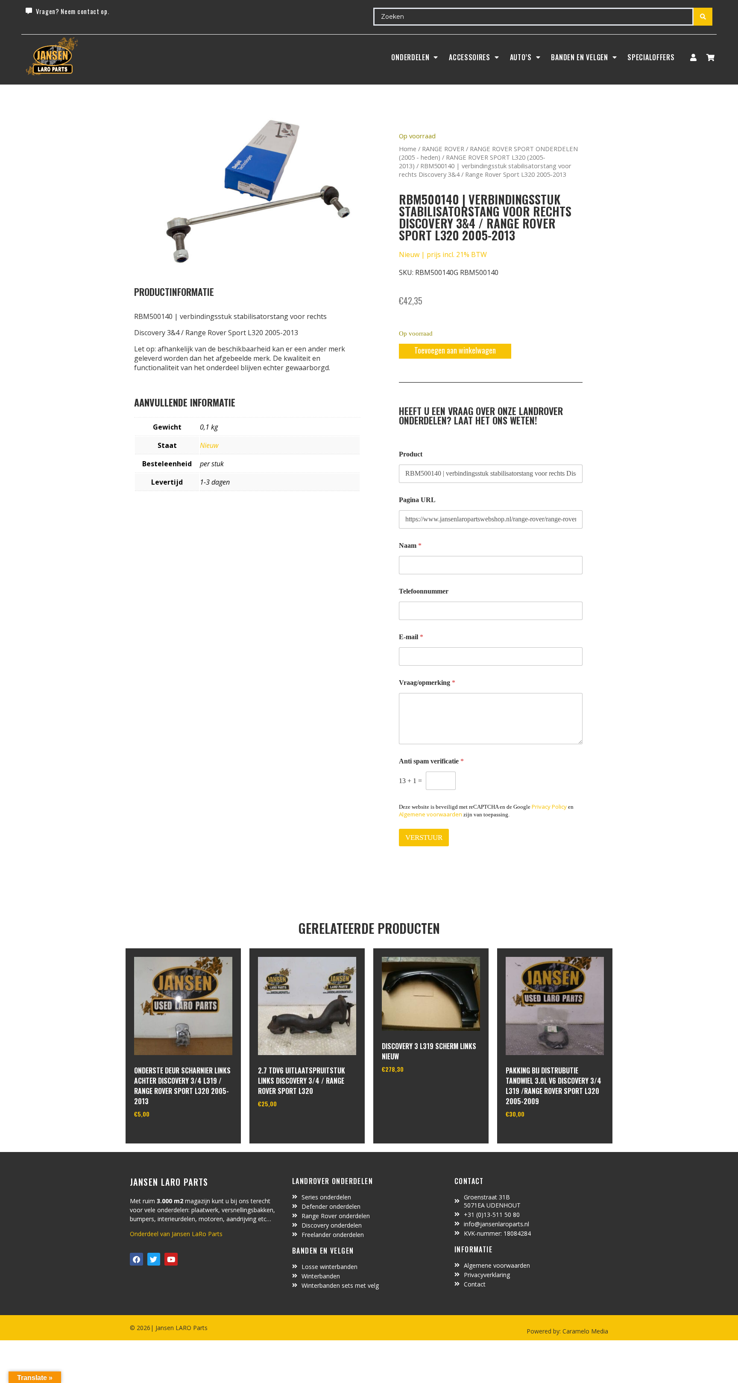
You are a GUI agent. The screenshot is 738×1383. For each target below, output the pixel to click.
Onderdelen (410, 57)
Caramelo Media (584, 1331)
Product (410, 454)
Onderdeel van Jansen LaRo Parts (176, 1234)
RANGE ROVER (443, 148)
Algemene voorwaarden (430, 814)
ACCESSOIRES (469, 57)
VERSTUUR (423, 837)
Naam (410, 545)
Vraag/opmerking (427, 682)
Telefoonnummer (423, 591)
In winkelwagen (166, 1135)
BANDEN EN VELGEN (579, 57)
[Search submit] (703, 17)
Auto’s (521, 57)
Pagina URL (417, 499)
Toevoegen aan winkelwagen (455, 350)
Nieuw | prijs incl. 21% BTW (443, 254)
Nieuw (209, 445)
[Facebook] (136, 1259)
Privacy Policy (549, 806)
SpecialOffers (650, 57)
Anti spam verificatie (431, 761)
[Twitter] (154, 1259)
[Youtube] (171, 1259)
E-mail (411, 636)
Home (407, 148)
